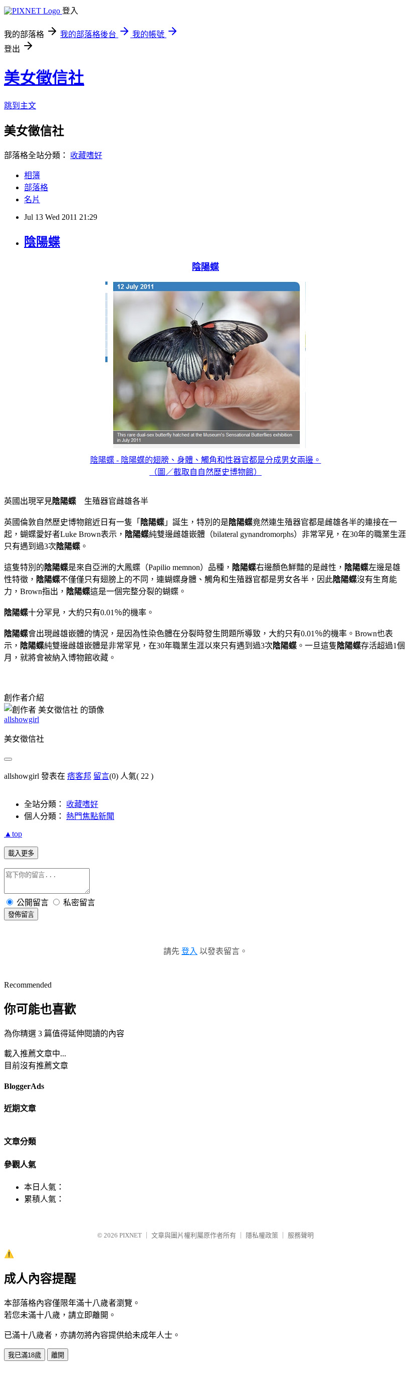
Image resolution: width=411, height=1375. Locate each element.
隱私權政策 (262, 1235)
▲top (13, 834)
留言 (101, 776)
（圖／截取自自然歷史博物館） (205, 472)
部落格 (36, 187)
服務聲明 (301, 1235)
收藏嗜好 (86, 155)
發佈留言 (21, 914)
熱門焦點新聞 (90, 816)
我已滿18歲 (24, 1355)
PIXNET (130, 1235)
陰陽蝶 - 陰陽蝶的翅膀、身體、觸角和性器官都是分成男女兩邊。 (205, 460)
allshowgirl (21, 719)
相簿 (32, 175)
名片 (32, 199)
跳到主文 (20, 105)
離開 (57, 1355)
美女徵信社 (44, 78)
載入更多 (21, 853)
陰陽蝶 (42, 241)
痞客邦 (79, 776)
